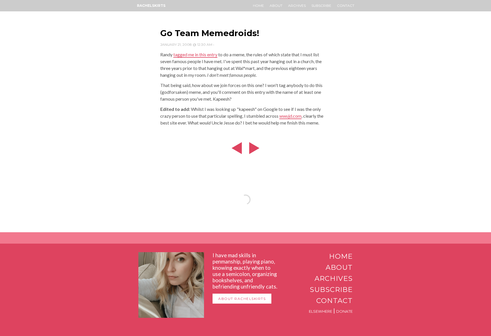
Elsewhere (320, 311)
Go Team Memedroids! (209, 33)
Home (258, 5)
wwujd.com (290, 116)
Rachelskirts (151, 5)
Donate (344, 311)
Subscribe (321, 5)
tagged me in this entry (195, 54)
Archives (297, 5)
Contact (345, 5)
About (276, 5)
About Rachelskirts (242, 298)
